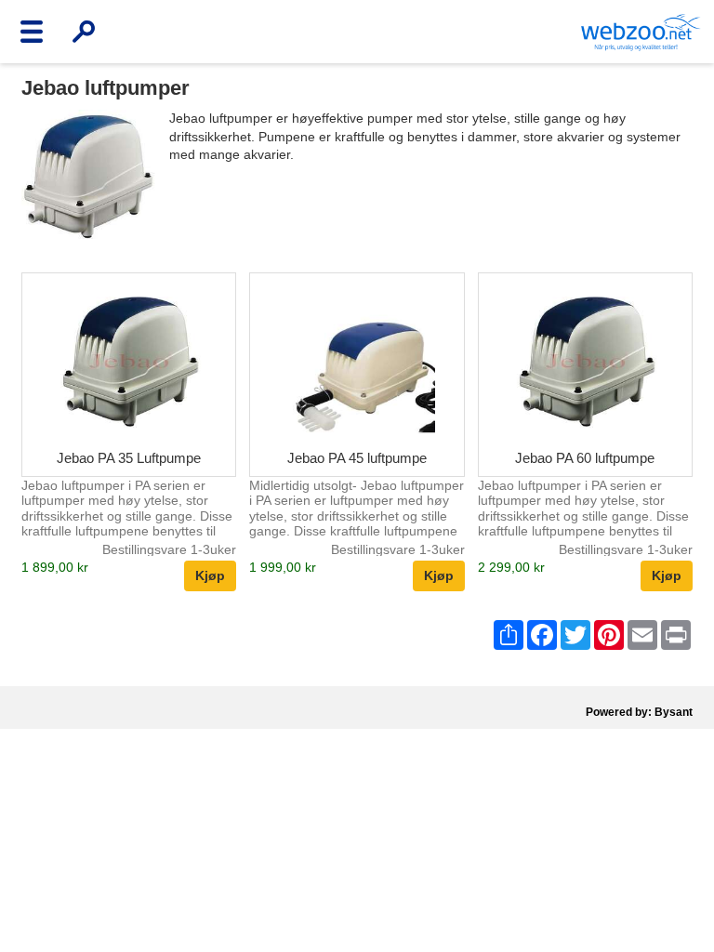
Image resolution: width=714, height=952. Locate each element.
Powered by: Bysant (639, 712)
